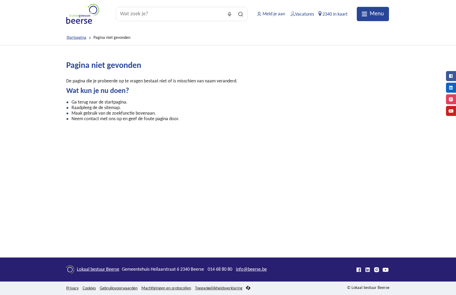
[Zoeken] (241, 14)
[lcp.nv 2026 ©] (248, 288)
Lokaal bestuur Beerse (98, 269)
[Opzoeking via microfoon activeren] (230, 14)
